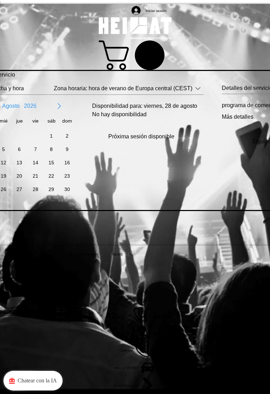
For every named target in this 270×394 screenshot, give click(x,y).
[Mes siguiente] (59, 106)
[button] (135, 55)
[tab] (15, 254)
